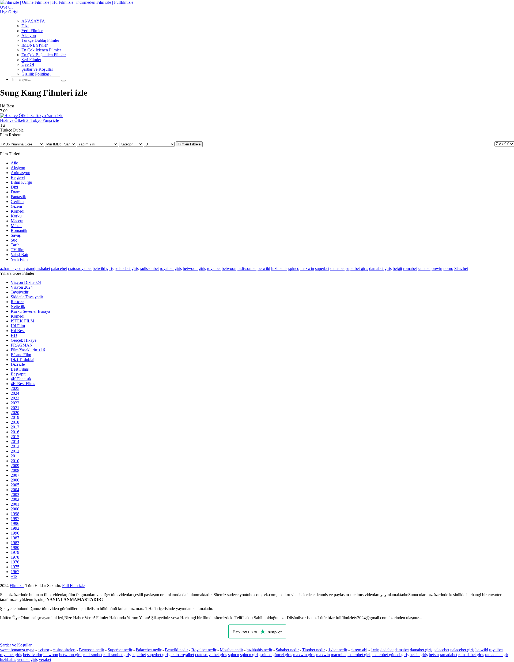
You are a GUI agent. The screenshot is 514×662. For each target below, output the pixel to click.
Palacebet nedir (148, 650)
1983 (15, 542)
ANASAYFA (33, 21)
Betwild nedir (176, 650)
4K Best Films (23, 383)
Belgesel (18, 177)
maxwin (307, 268)
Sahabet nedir (287, 650)
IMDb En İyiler (34, 45)
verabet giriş (27, 659)
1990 (15, 533)
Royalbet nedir (203, 650)
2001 (15, 504)
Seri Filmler (31, 59)
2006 (15, 480)
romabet (410, 268)
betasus (167, 585)
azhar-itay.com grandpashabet (25, 268)
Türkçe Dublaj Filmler (40, 40)
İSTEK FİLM (22, 321)
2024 (15, 393)
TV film (17, 249)
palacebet (59, 268)
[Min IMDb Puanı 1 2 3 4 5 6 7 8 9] (61, 144)
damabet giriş (380, 268)
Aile (14, 163)
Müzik (16, 225)
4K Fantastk (21, 379)
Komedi (17, 211)
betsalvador (32, 654)
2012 (15, 451)
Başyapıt (18, 374)
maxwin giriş (304, 654)
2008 (15, 470)
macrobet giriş (359, 654)
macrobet (338, 654)
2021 (15, 407)
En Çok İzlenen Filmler (41, 50)
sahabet (424, 268)
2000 (15, 509)
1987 (15, 538)
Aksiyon (28, 35)
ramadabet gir (496, 654)
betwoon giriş (194, 268)
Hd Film (18, 326)
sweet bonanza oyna (17, 650)
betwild (264, 268)
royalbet (214, 268)
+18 (14, 576)
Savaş (16, 235)
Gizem (16, 206)
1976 (15, 562)
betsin (434, 654)
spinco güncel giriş (276, 654)
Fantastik (18, 196)
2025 (15, 388)
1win (375, 650)
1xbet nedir (337, 650)
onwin (437, 268)
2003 (15, 494)
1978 (15, 557)
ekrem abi (359, 650)
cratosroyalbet (80, 268)
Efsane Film (21, 354)
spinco (293, 268)
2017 (15, 427)
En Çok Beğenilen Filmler (43, 54)
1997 (15, 518)
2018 (15, 422)
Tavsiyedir (19, 292)
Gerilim (17, 201)
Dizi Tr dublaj (22, 359)
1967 (15, 571)
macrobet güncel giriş (390, 654)
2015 (15, 436)
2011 (15, 456)
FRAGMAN (22, 345)
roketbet (264, 585)
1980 (15, 547)
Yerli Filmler (32, 30)
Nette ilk (18, 306)
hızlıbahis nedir (259, 650)
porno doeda (39, 585)
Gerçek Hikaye (23, 340)
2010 (15, 460)
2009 (15, 465)
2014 (15, 441)
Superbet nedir (120, 650)
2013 (15, 446)
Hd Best (18, 330)
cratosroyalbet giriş (211, 654)
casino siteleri (64, 650)
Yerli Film (19, 259)
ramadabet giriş (471, 654)
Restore (17, 301)
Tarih (15, 245)
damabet (337, 268)
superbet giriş (357, 268)
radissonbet (149, 268)
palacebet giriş (127, 268)
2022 (15, 403)
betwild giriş (103, 268)
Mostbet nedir (231, 650)
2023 (15, 398)
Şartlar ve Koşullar (37, 69)
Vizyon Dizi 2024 (26, 282)
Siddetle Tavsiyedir (27, 297)
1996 (15, 523)
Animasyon (20, 172)
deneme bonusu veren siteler (109, 585)
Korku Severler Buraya (30, 311)
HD (14, 335)
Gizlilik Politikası (36, 74)
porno (448, 268)
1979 (15, 552)
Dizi (25, 26)
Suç (14, 240)
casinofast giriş (241, 585)
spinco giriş (249, 654)
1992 (15, 528)
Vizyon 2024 (22, 287)
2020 (15, 412)
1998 (15, 513)
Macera (17, 221)
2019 (15, 417)
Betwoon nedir (91, 650)
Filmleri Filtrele (189, 144)
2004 (15, 489)
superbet (322, 268)
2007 (15, 475)
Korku (16, 216)
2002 (15, 499)
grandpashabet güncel (293, 585)
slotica (55, 585)
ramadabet (448, 654)
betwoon (229, 268)
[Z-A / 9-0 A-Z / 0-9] (504, 143)
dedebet (387, 650)
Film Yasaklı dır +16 (28, 350)
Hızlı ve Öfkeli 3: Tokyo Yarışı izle (29, 120)
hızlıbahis (279, 268)
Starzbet (461, 268)
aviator (43, 650)
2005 (15, 485)
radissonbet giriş (117, 654)
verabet (45, 659)
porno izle (19, 585)
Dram (15, 192)
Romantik (19, 230)
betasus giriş (147, 585)
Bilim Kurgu (21, 182)
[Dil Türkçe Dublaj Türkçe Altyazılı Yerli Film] (160, 144)
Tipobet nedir (313, 650)
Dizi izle (18, 364)
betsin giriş (419, 654)
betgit (397, 268)
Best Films (20, 369)
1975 (15, 567)
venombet (73, 585)
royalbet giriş (171, 268)
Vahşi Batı (19, 254)
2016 (15, 432)
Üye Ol (27, 64)
